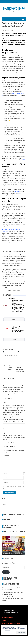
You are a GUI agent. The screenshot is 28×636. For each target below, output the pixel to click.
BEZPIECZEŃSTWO (11, 355)
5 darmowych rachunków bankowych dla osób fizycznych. (20, 367)
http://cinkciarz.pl (20, 418)
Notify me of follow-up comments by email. (13, 486)
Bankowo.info (14, 8)
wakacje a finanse (10, 357)
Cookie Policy (7, 630)
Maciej (4, 383)
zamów (14, 319)
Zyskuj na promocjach (14, 11)
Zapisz (6, 572)
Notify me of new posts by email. (12, 489)
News (16, 355)
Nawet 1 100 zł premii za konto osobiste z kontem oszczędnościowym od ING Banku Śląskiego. (12, 598)
